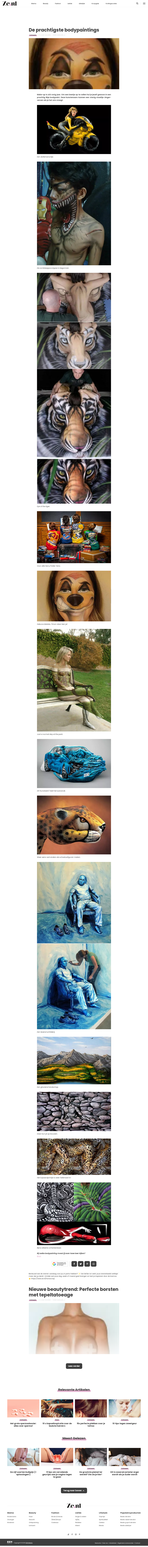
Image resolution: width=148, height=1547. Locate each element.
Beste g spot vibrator (128, 1522)
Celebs (101, 1522)
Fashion (58, 3)
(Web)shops (56, 1519)
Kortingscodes (111, 3)
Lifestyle (82, 3)
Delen (74, 1264)
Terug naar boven (72, 1490)
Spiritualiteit (103, 1519)
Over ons (105, 1543)
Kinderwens (11, 1516)
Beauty (45, 3)
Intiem (77, 1525)
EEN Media (29, 1543)
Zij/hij (77, 1519)
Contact (137, 1543)
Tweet (80, 1264)
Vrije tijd (102, 1516)
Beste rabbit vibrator (128, 1519)
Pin (87, 1264)
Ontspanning (34, 1522)
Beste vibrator (125, 1516)
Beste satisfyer (125, 1525)
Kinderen (10, 1522)
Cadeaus (54, 1522)
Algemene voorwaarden (125, 1543)
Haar (31, 1516)
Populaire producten (130, 1513)
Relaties (78, 1522)
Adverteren (112, 1543)
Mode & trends (56, 1516)
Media (101, 1525)
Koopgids (95, 3)
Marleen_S (61, 35)
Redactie (98, 1543)
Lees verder (74, 1366)
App (93, 1264)
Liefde (70, 3)
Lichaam (32, 35)
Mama (33, 3)
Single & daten (80, 1516)
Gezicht (32, 1519)
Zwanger (10, 1519)
